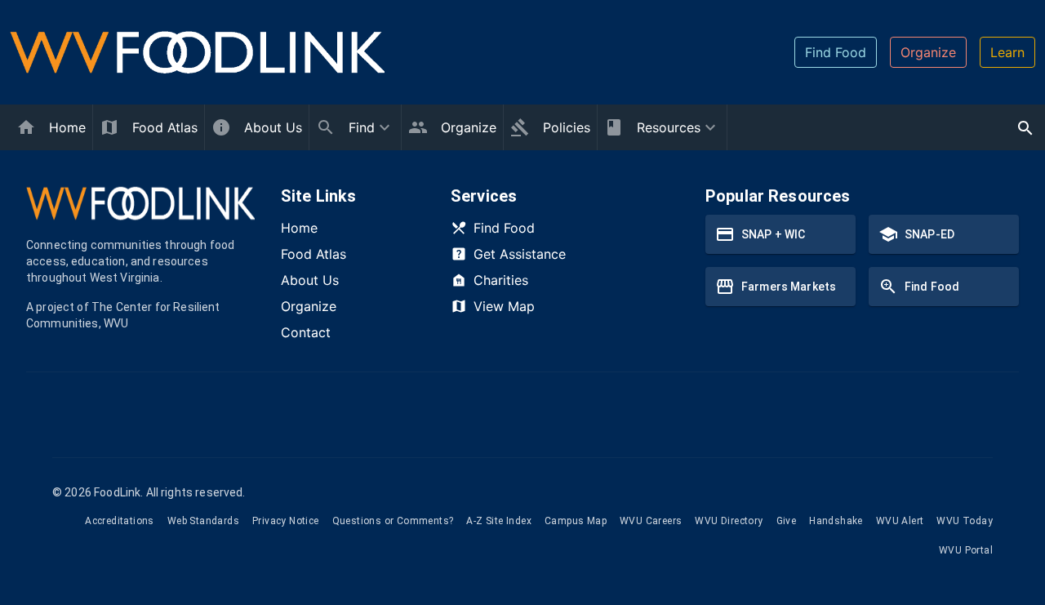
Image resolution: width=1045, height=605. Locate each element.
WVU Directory (729, 521)
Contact (306, 332)
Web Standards (203, 521)
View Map (504, 306)
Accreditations (119, 521)
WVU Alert (900, 521)
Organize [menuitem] (468, 127)
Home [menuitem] (67, 127)
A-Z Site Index (498, 521)
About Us (310, 280)
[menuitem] (355, 127)
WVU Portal (966, 550)
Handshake (836, 521)
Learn (1007, 52)
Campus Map (576, 521)
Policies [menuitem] (566, 127)
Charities (501, 280)
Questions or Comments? (393, 521)
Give (786, 521)
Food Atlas (313, 254)
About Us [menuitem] (273, 127)
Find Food (835, 52)
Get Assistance (520, 254)
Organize (928, 52)
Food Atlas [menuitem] (165, 127)
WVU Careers (651, 521)
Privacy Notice (285, 521)
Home (299, 228)
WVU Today (964, 521)
